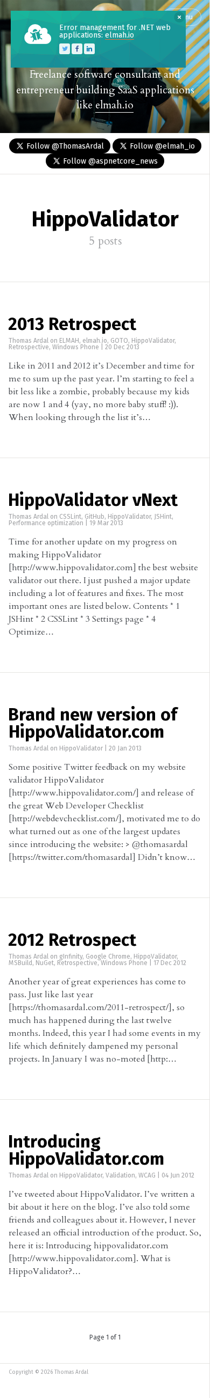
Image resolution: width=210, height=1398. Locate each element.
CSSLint (70, 517)
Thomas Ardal (28, 341)
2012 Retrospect (72, 941)
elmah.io (114, 105)
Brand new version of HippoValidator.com (92, 724)
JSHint (163, 517)
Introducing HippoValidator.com (86, 1151)
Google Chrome (108, 957)
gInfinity (70, 957)
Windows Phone (75, 347)
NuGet (45, 963)
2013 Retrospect (72, 325)
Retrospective (29, 347)
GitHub (94, 517)
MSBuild (20, 963)
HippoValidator (152, 341)
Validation (120, 1176)
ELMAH (69, 341)
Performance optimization (46, 523)
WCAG (147, 1176)
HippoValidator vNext (93, 501)
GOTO (119, 341)
